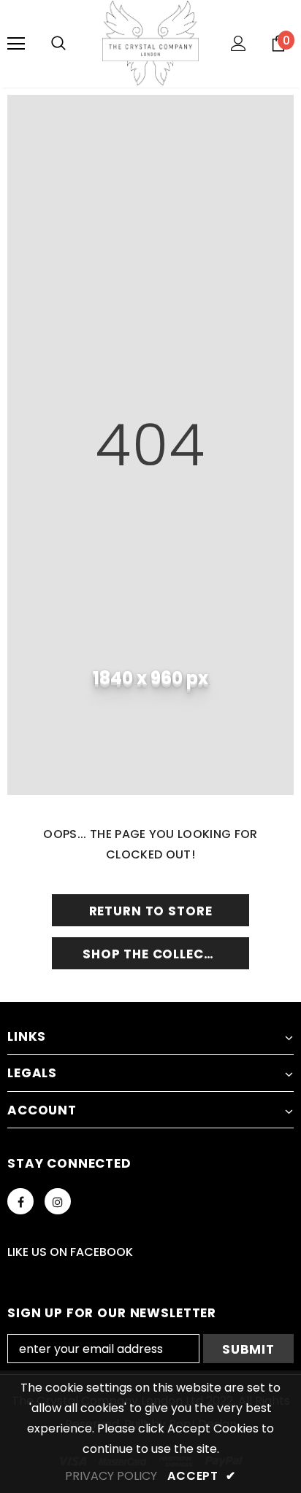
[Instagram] (58, 1201)
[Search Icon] (58, 43)
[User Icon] (238, 43)
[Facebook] (20, 1201)
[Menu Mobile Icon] (16, 44)
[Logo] (150, 43)
